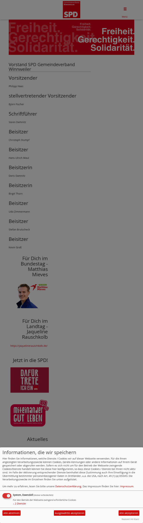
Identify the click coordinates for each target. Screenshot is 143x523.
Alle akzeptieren (128, 513)
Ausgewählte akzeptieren (69, 513)
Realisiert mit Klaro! (130, 519)
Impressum (126, 486)
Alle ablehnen (11, 513)
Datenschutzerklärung (68, 486)
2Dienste (19, 503)
